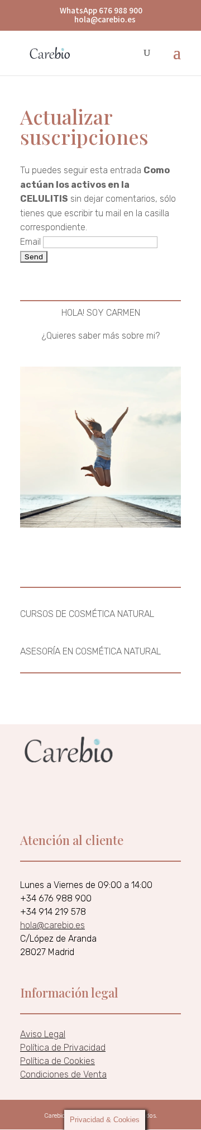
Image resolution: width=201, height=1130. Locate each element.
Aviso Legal (42, 1034)
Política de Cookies (57, 1061)
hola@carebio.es (52, 925)
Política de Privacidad (63, 1047)
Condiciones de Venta (63, 1074)
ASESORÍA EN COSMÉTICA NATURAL (90, 651)
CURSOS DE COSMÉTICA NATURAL (87, 614)
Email (30, 241)
